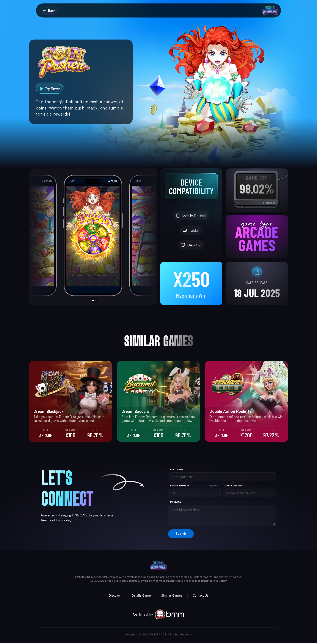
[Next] (140, 236)
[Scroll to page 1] (90, 300)
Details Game (141, 595)
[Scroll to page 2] (93, 300)
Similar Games (171, 595)
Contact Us (200, 595)
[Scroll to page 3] (96, 300)
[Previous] (45, 236)
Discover (115, 595)
